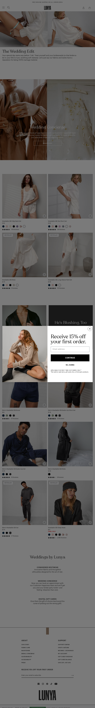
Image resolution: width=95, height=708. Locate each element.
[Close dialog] (90, 328)
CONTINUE (70, 358)
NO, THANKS (70, 364)
